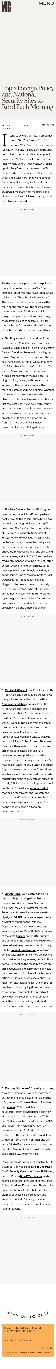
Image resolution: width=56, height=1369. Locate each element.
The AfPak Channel (16, 690)
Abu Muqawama (13, 338)
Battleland (47, 1171)
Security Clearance (21, 1171)
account (6, 385)
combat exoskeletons (23, 950)
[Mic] (6, 6)
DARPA (18, 917)
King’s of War (29, 1185)
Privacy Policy (8, 1354)
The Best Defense (15, 509)
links (45, 797)
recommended (39, 788)
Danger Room (13, 894)
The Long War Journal (17, 1088)
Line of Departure (41, 1166)
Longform (16, 168)
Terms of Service (43, 1352)
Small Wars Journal (31, 1176)
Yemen (11, 1107)
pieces (21, 936)
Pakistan (46, 1102)
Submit (46, 1348)
